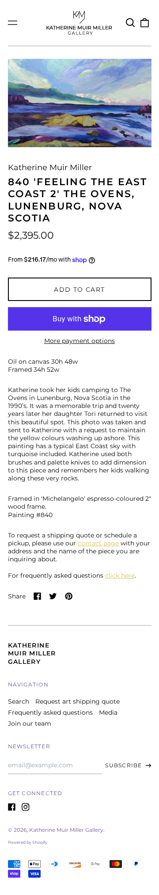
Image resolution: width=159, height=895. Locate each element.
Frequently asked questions (50, 712)
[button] (131, 23)
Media (108, 712)
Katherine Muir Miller (50, 167)
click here (120, 575)
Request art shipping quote (77, 701)
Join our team (29, 723)
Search (18, 701)
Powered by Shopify (27, 842)
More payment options (79, 341)
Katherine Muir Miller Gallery (32, 653)
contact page (98, 543)
